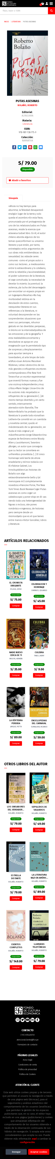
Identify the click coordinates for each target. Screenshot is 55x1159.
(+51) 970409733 (28, 1035)
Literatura (16, 22)
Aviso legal (27, 1060)
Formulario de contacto (27, 1044)
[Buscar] (51, 10)
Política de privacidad (27, 1069)
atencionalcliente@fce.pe (27, 1040)
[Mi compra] (42, 3)
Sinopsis (13, 198)
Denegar (16, 1152)
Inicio (6, 22)
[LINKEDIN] (32, 1020)
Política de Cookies (27, 1074)
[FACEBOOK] (37, 1020)
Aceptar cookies (38, 1152)
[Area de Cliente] (47, 3)
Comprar (16, 606)
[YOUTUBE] (27, 1020)
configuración (27, 1142)
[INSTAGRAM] (18, 1020)
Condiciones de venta (27, 1065)
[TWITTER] (22, 1020)
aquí (34, 1138)
